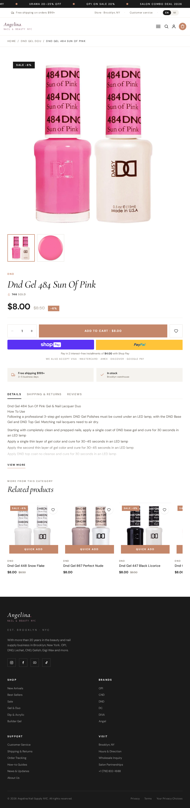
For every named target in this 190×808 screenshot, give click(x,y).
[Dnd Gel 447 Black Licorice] (145, 529)
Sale (10, 701)
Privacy (135, 798)
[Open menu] (158, 26)
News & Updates (18, 771)
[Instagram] (11, 662)
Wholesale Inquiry (110, 758)
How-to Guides (17, 764)
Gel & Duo (13, 708)
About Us (13, 778)
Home (11, 41)
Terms (148, 798)
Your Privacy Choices (170, 798)
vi (174, 12)
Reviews (74, 394)
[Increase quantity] (31, 331)
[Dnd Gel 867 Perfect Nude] (89, 529)
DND (11, 274)
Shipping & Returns (44, 394)
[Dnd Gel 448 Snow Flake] (33, 529)
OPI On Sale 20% (84, 4)
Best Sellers (14, 695)
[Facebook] (23, 662)
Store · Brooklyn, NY (107, 12)
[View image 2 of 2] (50, 248)
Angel (102, 721)
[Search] (166, 26)
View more (16, 464)
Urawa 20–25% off (29, 4)
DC (101, 708)
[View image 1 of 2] (21, 248)
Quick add (33, 549)
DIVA (102, 715)
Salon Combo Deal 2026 (144, 4)
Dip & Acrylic (15, 715)
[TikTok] (46, 662)
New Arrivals (15, 688)
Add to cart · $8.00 (103, 331)
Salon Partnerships (111, 764)
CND (101, 695)
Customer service (141, 12)
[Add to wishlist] (176, 330)
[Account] (173, 26)
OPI (101, 688)
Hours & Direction (110, 751)
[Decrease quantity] (12, 331)
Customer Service (19, 745)
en (167, 12)
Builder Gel (14, 721)
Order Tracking (16, 758)
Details (14, 394)
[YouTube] (35, 662)
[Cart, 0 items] (182, 26)
